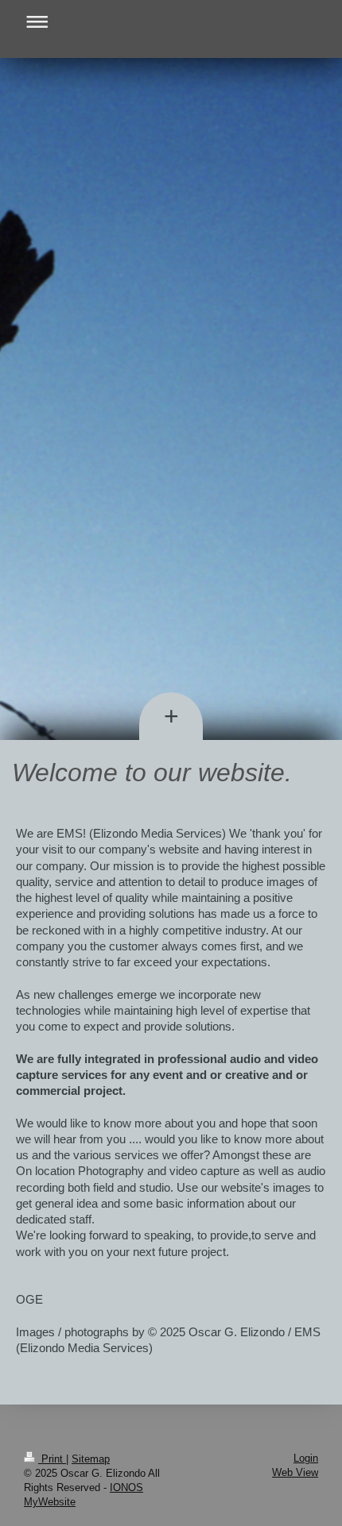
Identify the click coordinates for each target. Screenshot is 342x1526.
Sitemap (91, 1459)
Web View (295, 1472)
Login (305, 1458)
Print (52, 1459)
